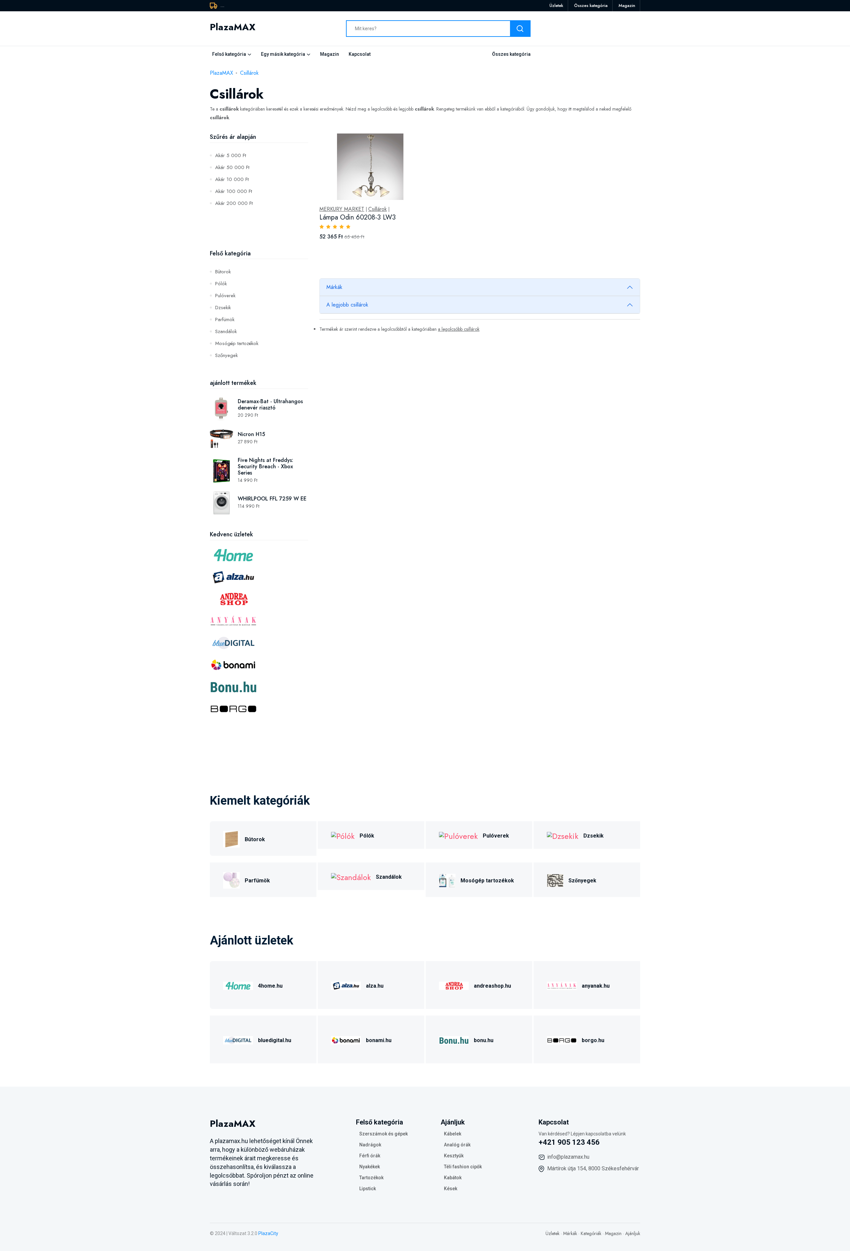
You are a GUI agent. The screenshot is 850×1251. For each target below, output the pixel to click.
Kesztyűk (454, 1155)
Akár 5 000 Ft (230, 155)
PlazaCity (268, 1233)
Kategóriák (591, 1233)
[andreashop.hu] (454, 985)
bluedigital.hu (274, 1040)
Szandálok (226, 331)
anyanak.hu (596, 986)
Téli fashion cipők (463, 1166)
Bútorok (223, 271)
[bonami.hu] (346, 1039)
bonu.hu (483, 1040)
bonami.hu (378, 1040)
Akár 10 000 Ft (232, 179)
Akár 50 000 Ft (232, 167)
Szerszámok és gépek (383, 1133)
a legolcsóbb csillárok (458, 329)
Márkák (334, 287)
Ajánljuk (632, 1233)
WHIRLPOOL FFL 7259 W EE (272, 498)
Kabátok (453, 1177)
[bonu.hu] (454, 1039)
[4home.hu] (238, 985)
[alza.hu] (346, 985)
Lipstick (367, 1188)
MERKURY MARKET (341, 209)
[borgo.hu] (562, 1039)
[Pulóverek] (458, 835)
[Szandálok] (351, 876)
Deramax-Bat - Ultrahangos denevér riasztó (270, 404)
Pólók (221, 283)
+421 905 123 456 (569, 1142)
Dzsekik (223, 307)
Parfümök (224, 319)
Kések (450, 1188)
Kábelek (452, 1133)
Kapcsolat (360, 54)
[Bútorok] (231, 838)
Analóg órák (457, 1144)
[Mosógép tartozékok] (447, 879)
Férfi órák (369, 1155)
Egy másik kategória (283, 54)
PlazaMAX (221, 73)
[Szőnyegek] (555, 879)
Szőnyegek (226, 355)
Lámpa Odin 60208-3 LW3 (357, 217)
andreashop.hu (492, 986)
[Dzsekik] (562, 835)
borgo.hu (593, 1040)
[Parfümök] (231, 879)
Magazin (627, 5)
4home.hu (270, 986)
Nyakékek (369, 1166)
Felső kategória (229, 54)
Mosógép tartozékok (236, 343)
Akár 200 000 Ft (234, 203)
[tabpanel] (479, 194)
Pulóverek (225, 295)
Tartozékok (371, 1177)
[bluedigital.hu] (238, 1039)
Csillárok (249, 73)
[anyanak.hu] (562, 985)
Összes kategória (591, 5)
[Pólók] (343, 835)
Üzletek (556, 5)
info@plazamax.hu (568, 1157)
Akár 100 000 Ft (233, 191)
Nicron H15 (251, 434)
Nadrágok (370, 1144)
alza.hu (374, 986)
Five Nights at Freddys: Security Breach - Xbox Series (265, 466)
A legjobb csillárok (347, 305)
